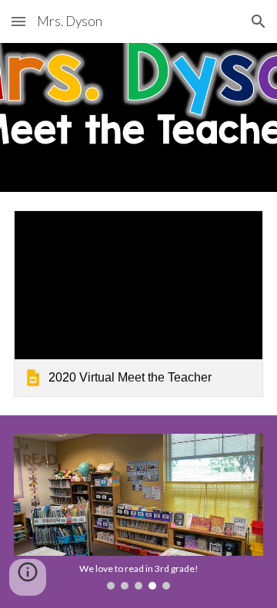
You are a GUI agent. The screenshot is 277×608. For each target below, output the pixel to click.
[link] (138, 303)
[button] (18, 21)
